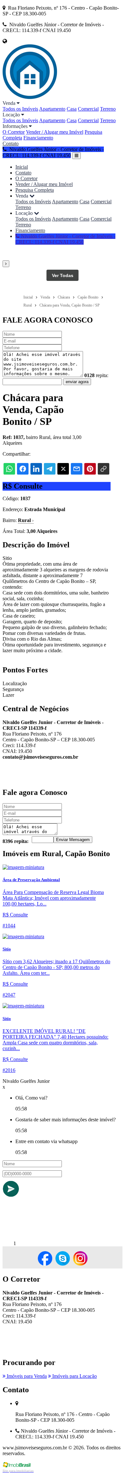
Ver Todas (62, 275)
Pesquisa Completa (34, 190)
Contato (11, 143)
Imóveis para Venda (26, 1376)
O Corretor (14, 132)
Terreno (108, 109)
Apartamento (52, 109)
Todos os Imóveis (20, 109)
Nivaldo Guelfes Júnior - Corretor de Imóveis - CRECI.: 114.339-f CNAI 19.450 (65, 239)
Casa (72, 109)
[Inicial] (30, 97)
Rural (26, 520)
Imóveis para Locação (74, 1376)
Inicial (21, 167)
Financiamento (38, 137)
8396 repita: (16, 841)
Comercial (88, 109)
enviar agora (77, 381)
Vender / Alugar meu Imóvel (54, 132)
